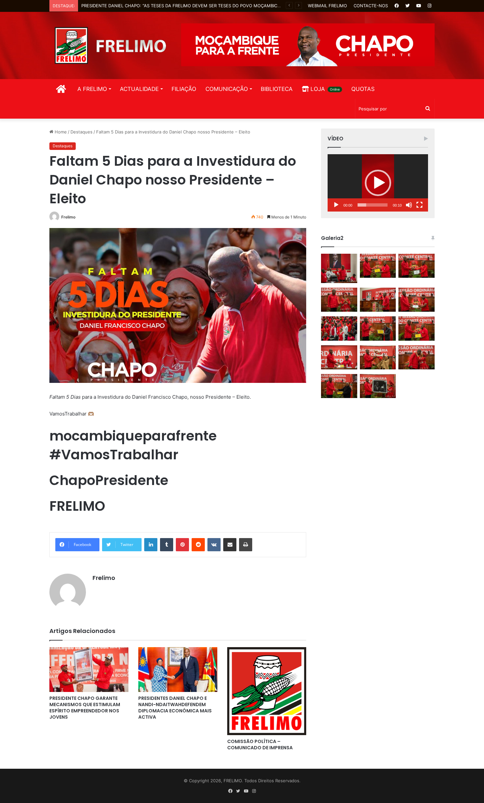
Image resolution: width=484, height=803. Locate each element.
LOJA (324, 89)
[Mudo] (409, 205)
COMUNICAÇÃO (226, 89)
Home (60, 131)
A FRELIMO (92, 89)
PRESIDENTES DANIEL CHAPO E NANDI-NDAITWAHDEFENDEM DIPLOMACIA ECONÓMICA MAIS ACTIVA (175, 707)
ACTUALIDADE (139, 89)
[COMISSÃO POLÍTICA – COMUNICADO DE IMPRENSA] (266, 691)
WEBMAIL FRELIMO (327, 5)
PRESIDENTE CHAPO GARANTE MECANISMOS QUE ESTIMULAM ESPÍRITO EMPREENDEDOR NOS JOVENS (84, 707)
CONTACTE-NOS (371, 5)
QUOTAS (363, 89)
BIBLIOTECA (277, 89)
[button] (378, 183)
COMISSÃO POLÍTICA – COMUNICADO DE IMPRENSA (260, 744)
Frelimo (68, 217)
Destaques (81, 131)
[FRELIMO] (110, 45)
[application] (378, 183)
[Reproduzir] (336, 205)
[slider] (373, 205)
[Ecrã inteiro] (419, 205)
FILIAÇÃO (184, 89)
